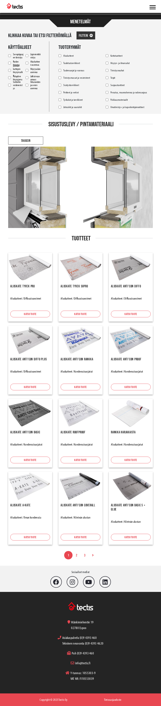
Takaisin (25, 140)
